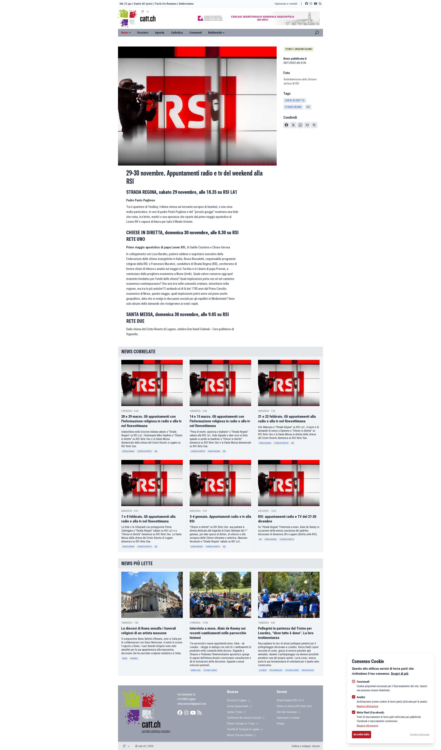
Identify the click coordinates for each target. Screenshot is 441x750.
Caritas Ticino (235, 712)
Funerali (134, 658)
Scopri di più (399, 674)
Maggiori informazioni (367, 706)
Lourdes (262, 670)
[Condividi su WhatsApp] (300, 125)
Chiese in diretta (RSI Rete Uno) (294, 706)
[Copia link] (314, 125)
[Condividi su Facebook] (286, 125)
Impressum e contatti (286, 3)
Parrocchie (195, 670)
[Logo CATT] (128, 18)
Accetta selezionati (419, 734)
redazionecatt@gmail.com (191, 703)
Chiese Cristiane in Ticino (241, 723)
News (124, 32)
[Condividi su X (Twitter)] (293, 125)
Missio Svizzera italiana (240, 735)
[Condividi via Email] (307, 125)
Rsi (308, 107)
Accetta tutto (361, 734)
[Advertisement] (255, 18)
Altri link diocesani (287, 712)
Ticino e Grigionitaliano (298, 49)
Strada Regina (293, 107)
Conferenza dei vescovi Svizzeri (244, 717)
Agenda (159, 32)
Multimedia (215, 32)
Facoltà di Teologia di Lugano (243, 729)
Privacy (280, 723)
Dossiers (142, 32)
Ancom (316, 746)
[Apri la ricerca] (317, 33)
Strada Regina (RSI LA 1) (290, 700)
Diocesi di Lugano (237, 700)
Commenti (195, 32)
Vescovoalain (308, 670)
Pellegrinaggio (276, 670)
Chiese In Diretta (294, 100)
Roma (124, 658)
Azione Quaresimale (238, 706)
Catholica (177, 32)
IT (143, 12)
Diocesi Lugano (210, 670)
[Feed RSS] (320, 4)
